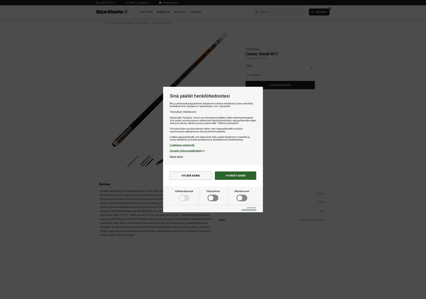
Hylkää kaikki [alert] (191, 175)
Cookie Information (248, 210)
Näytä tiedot (176, 156)
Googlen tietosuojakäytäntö (186, 150)
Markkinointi (242, 191)
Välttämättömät (184, 191)
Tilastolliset (213, 191)
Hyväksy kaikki (235, 175)
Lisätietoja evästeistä (182, 145)
